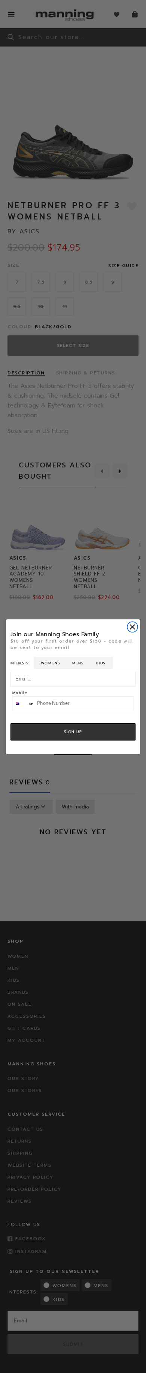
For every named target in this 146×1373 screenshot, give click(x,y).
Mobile (20, 693)
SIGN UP (73, 731)
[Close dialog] (132, 627)
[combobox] (23, 704)
